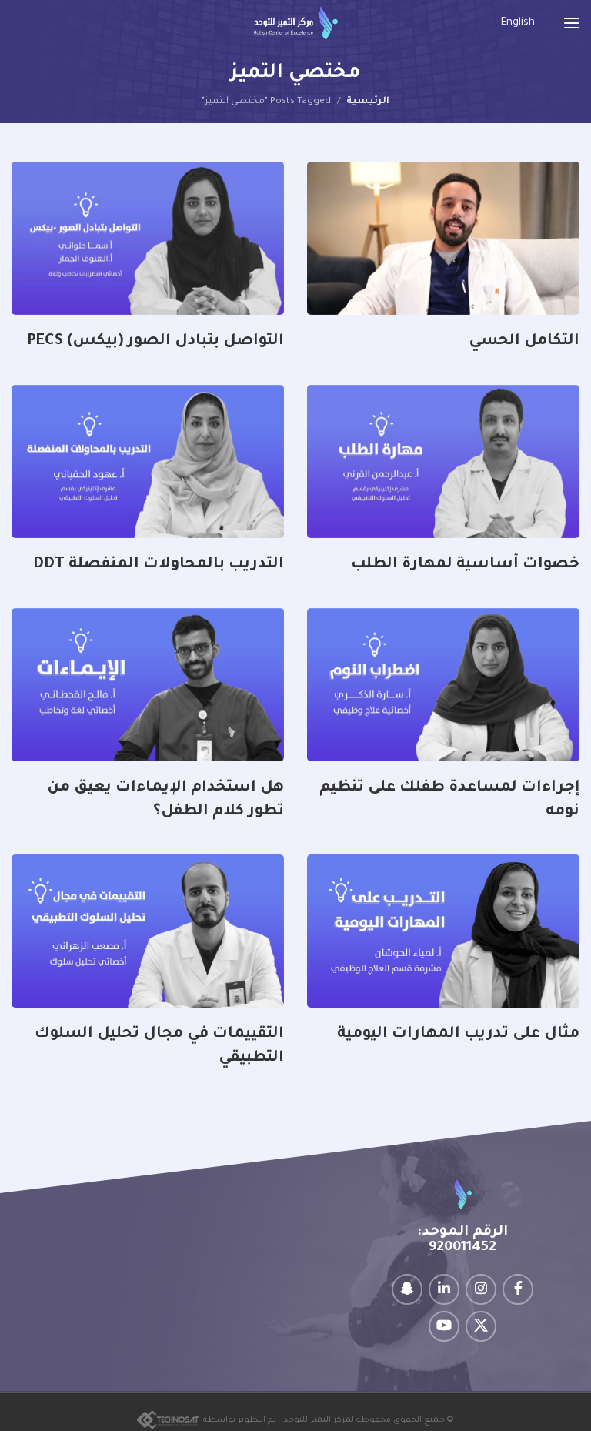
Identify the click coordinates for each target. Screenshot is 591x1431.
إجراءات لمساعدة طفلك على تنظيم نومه (449, 800)
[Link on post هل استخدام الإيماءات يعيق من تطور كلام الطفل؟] (148, 684)
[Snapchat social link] (407, 1289)
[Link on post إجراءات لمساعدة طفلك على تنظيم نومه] (443, 684)
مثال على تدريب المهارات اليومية (458, 1034)
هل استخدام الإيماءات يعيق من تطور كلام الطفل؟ (165, 800)
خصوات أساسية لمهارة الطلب (465, 565)
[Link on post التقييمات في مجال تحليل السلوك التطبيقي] (148, 931)
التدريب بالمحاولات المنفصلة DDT (158, 565)
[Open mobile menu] (571, 23)
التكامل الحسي (524, 341)
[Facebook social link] (518, 1289)
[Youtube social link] (444, 1326)
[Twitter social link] (481, 1326)
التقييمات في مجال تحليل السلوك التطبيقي (159, 1046)
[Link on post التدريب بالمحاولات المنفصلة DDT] (148, 461)
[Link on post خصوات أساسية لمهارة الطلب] (443, 461)
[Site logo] (296, 23)
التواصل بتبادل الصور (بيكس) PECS (155, 341)
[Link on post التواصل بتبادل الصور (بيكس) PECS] (148, 238)
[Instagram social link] (481, 1289)
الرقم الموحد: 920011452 (462, 1240)
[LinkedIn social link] (444, 1289)
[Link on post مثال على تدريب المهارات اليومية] (443, 931)
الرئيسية (367, 101)
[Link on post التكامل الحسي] (443, 238)
